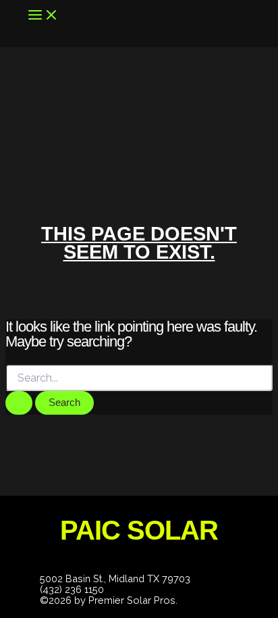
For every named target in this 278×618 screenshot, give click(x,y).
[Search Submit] (18, 403)
